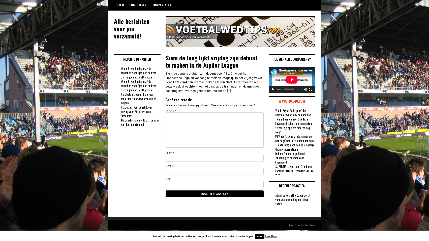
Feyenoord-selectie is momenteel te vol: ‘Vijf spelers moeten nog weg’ (294, 127)
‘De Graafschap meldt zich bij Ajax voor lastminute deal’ (140, 122)
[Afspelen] (273, 89)
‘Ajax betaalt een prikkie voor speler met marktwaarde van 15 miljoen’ (138, 98)
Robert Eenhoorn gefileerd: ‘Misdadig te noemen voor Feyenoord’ (290, 157)
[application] (292, 80)
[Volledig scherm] (310, 89)
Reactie (171, 110)
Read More (271, 236)
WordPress (310, 225)
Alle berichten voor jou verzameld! (131, 28)
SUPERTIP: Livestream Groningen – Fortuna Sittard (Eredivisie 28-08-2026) (295, 170)
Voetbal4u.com (293, 101)
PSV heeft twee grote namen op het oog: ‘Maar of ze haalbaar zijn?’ (295, 138)
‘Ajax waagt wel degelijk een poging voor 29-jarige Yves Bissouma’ (136, 111)
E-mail (170, 166)
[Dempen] (305, 89)
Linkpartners (162, 5)
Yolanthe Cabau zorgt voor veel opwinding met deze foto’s (292, 199)
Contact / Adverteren (131, 5)
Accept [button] (259, 236)
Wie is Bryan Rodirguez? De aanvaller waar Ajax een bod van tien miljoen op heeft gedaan (138, 72)
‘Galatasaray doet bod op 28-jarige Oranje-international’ (295, 147)
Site (168, 179)
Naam (170, 152)
